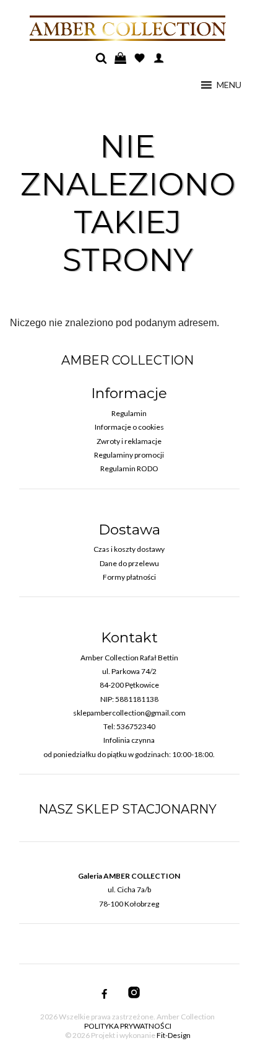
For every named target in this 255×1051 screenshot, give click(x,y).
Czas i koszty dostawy (129, 549)
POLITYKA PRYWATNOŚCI (127, 1026)
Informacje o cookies (129, 427)
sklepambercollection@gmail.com (129, 712)
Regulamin (129, 413)
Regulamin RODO (129, 468)
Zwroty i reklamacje (129, 441)
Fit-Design (174, 1035)
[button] (229, 85)
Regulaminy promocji (129, 454)
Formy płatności (129, 577)
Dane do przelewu (129, 563)
